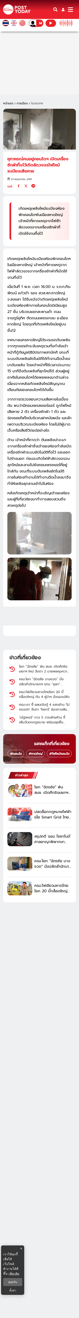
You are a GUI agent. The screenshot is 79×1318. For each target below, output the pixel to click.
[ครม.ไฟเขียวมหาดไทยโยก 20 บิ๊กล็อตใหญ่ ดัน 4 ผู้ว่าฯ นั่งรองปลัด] (19, 888)
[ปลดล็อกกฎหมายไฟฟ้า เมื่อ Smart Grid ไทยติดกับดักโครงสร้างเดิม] (19, 814)
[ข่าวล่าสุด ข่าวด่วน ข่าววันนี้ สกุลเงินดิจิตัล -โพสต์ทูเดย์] (17, 9)
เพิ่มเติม (14, 1274)
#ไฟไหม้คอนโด (59, 753)
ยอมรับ (12, 1282)
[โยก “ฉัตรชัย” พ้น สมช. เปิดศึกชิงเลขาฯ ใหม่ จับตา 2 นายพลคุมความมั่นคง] (19, 790)
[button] (63, 9)
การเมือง (22, 103)
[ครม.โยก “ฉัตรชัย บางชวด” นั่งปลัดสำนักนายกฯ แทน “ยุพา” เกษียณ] (19, 864)
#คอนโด (16, 753)
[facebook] (18, 186)
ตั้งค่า (12, 1290)
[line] (33, 186)
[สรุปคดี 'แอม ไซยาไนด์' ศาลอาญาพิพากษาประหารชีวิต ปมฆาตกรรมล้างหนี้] (19, 839)
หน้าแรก (8, 103)
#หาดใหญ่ (35, 753)
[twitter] (26, 186)
